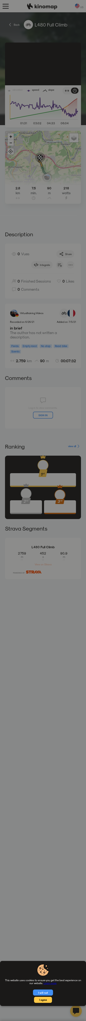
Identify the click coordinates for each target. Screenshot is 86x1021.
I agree (43, 999)
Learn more (50, 983)
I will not (43, 992)
